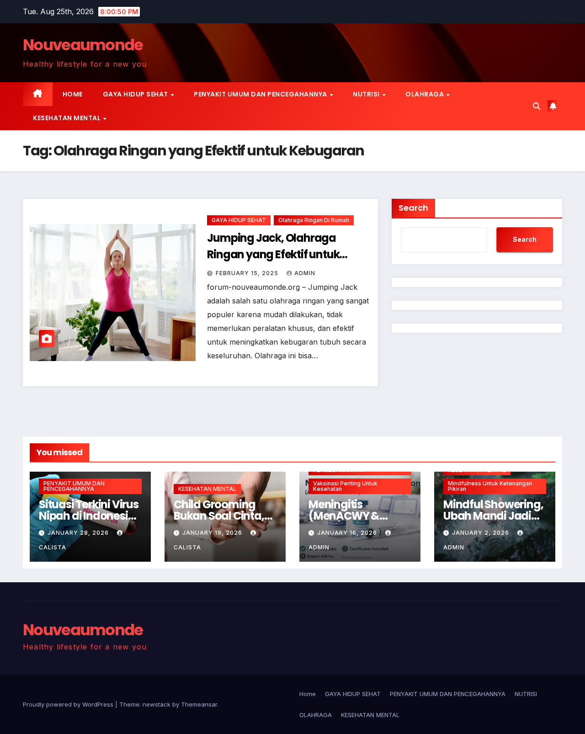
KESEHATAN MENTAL (67, 117)
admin (304, 273)
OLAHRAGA (425, 94)
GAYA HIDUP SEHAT (136, 94)
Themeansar (199, 704)
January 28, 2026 (79, 532)
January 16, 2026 (348, 532)
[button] (536, 106)
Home (73, 94)
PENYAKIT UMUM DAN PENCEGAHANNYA (261, 94)
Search (413, 207)
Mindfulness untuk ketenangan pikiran (490, 486)
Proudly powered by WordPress (69, 704)
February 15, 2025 (248, 273)
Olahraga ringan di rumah (313, 220)
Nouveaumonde (83, 45)
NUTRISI (367, 94)
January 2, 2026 (481, 532)
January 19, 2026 (213, 532)
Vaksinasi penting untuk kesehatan (345, 486)
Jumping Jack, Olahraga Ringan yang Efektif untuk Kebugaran (273, 254)
